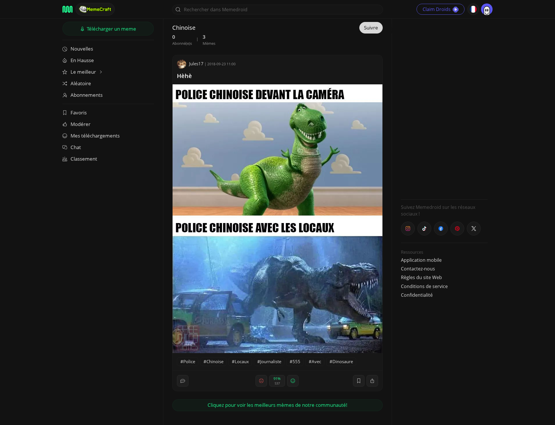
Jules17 (196, 63)
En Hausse (82, 60)
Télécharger (111, 28)
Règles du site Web (421, 277)
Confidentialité (417, 295)
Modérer (80, 124)
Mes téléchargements (95, 135)
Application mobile (421, 260)
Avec (316, 361)
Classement (84, 158)
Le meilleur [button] (84, 71)
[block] (372, 381)
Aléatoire (81, 83)
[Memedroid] (67, 9)
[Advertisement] (444, 108)
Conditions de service (424, 286)
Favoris (79, 112)
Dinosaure (342, 361)
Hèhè (184, 76)
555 (296, 361)
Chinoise (214, 361)
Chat (76, 147)
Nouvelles (82, 48)
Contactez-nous (418, 269)
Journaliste (270, 361)
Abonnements (87, 95)
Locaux (242, 361)
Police (189, 361)
